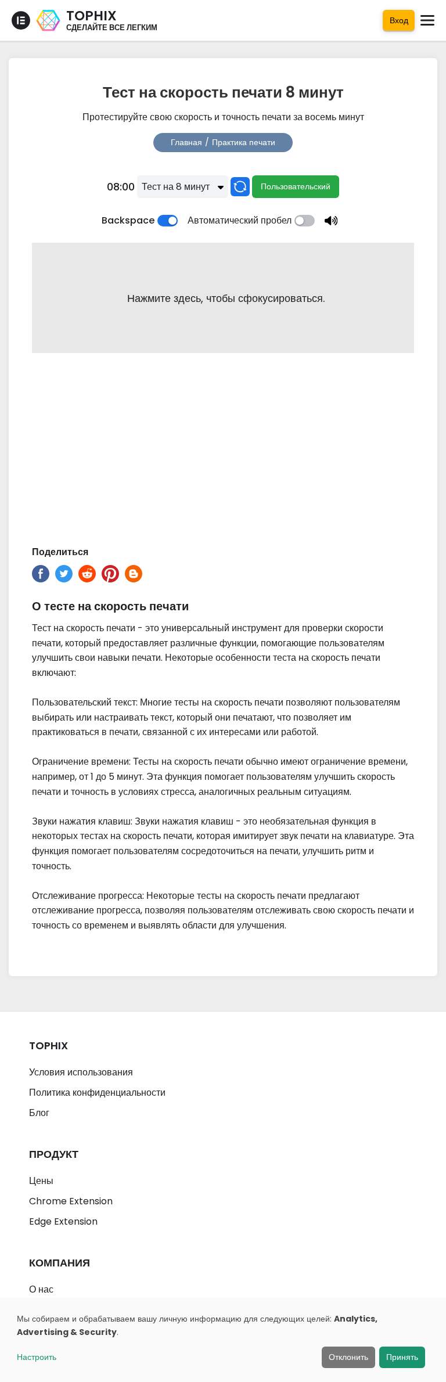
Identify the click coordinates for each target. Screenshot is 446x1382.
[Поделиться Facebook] (40, 573)
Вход (399, 20)
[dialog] (223, 1340)
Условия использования (81, 1072)
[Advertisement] (223, 451)
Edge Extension (63, 1221)
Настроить (36, 1357)
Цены (41, 1180)
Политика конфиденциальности (97, 1092)
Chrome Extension (71, 1201)
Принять (402, 1357)
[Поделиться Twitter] (64, 573)
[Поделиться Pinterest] (110, 573)
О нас (41, 1289)
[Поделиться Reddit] (87, 573)
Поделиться (60, 552)
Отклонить (348, 1357)
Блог (39, 1113)
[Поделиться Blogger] (133, 573)
